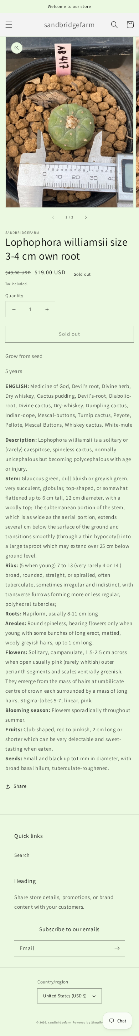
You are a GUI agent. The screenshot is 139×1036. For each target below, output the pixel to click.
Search (22, 855)
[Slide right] (85, 217)
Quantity (14, 296)
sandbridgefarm (60, 1022)
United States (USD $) (65, 996)
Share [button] (20, 786)
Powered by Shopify (88, 1022)
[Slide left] (53, 217)
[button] (9, 25)
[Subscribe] (117, 948)
